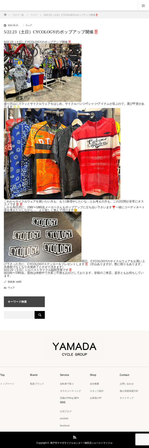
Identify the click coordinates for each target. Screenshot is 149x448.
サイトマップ (127, 398)
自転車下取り (67, 383)
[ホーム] (5, 13)
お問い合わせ (127, 383)
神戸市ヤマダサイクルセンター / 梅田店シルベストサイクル (81, 443)
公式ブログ (66, 411)
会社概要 (94, 383)
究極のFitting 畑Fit (69, 398)
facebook (65, 425)
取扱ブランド (37, 383)
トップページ (7, 383)
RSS (74, 436)
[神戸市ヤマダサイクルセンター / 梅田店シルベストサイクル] (74, 357)
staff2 (19, 281)
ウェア (29, 25)
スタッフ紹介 (97, 391)
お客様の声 (95, 398)
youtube (64, 418)
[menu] (143, 5)
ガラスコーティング (70, 391)
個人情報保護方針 (129, 391)
